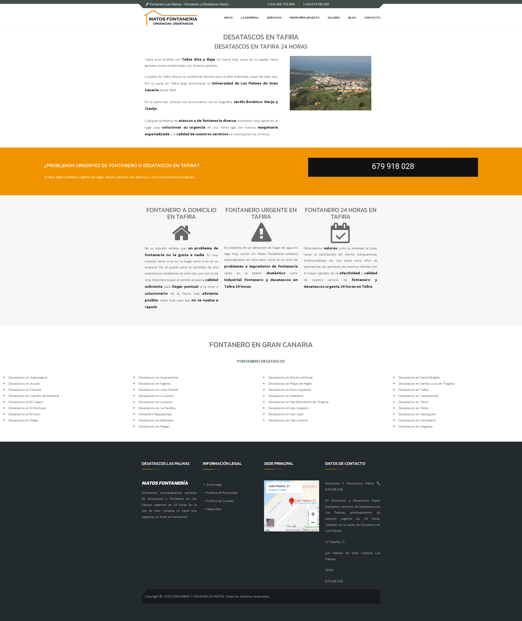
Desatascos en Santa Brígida (419, 377)
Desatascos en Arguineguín (28, 377)
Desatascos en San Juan (286, 414)
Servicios (274, 17)
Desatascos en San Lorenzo (288, 420)
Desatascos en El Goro (24, 414)
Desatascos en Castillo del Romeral (34, 395)
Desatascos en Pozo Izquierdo (290, 389)
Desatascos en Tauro (414, 401)
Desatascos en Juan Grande (158, 389)
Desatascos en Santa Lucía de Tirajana (426, 383)
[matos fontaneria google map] (291, 505)
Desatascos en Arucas (24, 383)
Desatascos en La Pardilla (157, 407)
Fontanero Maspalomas (155, 414)
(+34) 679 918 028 (316, 4)
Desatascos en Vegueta (415, 426)
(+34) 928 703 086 (281, 4)
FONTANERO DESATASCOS (261, 361)
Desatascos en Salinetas (286, 395)
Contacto (372, 17)
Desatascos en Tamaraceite (418, 395)
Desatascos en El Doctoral (27, 407)
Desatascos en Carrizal (25, 389)
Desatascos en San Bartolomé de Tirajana (298, 401)
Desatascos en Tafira (413, 389)
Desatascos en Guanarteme (158, 377)
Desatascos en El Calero (26, 401)
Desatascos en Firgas (23, 420)
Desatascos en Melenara (156, 420)
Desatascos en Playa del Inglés (290, 383)
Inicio (228, 17)
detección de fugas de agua (273, 247)
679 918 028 (393, 166)
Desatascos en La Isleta (155, 401)
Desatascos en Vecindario (417, 420)
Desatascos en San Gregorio (289, 407)
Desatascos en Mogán (154, 426)
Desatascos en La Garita (156, 395)
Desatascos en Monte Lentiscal (291, 377)
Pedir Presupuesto (305, 17)
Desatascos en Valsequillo (417, 414)
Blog (352, 17)
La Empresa (250, 17)
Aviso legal (214, 484)
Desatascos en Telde (413, 407)
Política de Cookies (220, 500)
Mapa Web (214, 509)
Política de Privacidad (222, 492)
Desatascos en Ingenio (155, 383)
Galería (334, 17)
